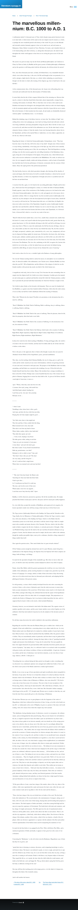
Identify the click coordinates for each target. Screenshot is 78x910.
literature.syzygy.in (11, 6)
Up (39, 882)
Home (13, 15)
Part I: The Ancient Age (42, 15)
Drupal (20, 902)
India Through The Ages (25, 15)
